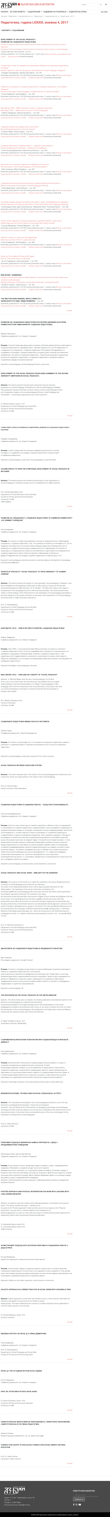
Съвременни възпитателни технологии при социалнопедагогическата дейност (30, 183)
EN (106, 4)
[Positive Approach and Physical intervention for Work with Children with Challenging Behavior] (34, 204)
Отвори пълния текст (13, 56)
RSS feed (104, 12)
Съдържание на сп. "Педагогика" (30, 16)
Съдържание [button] (34, 12)
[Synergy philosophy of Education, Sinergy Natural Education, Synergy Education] (30, 282)
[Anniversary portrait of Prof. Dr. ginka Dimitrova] (18, 240)
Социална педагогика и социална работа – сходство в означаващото (27, 146)
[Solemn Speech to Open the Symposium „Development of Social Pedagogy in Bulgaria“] (33, 70)
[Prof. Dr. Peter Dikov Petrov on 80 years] (15, 259)
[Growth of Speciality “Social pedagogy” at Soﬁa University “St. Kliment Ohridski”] (30, 92)
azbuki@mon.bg (24, 1505)
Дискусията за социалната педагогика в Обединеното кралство (25, 164)
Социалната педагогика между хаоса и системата (19, 127)
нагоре (70, 310)
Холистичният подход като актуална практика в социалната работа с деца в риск (31, 221)
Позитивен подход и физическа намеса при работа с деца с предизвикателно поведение (34, 202)
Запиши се (79, 1499)
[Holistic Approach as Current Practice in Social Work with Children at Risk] (27, 223)
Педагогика (12, 16)
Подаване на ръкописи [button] (54, 12)
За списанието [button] (17, 12)
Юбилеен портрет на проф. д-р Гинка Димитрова (19, 237)
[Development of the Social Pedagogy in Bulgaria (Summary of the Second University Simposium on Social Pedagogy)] (34, 49)
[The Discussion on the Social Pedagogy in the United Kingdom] (24, 167)
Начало (4, 12)
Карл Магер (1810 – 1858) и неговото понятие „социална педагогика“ (27, 108)
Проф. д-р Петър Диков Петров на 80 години (17, 256)
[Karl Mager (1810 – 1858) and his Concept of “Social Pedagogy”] (24, 110)
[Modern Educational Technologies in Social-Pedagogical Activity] (24, 186)
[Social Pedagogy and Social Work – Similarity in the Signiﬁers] (23, 148)
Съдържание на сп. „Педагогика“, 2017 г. (60, 16)
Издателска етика (78, 12)
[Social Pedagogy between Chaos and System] (18, 129)
